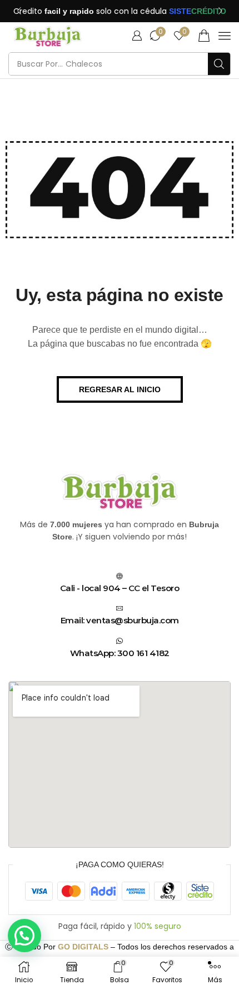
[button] (19, 11)
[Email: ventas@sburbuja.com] (119, 608)
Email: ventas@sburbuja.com (120, 620)
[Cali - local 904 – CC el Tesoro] (119, 576)
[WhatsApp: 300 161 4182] (119, 641)
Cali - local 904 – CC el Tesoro (120, 588)
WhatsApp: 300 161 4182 (120, 653)
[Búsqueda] (219, 64)
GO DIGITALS (83, 946)
